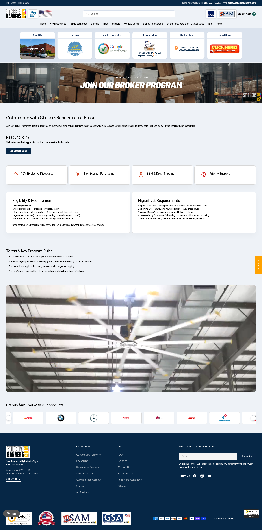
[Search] (86, 14)
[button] (251, 513)
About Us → (13, 479)
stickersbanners (226, 518)
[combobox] (132, 14)
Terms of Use (195, 467)
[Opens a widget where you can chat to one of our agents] (11, 514)
